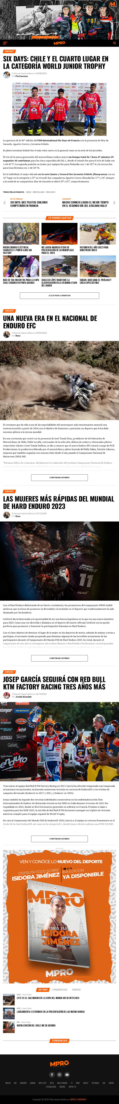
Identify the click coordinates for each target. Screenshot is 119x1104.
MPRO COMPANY (78, 1099)
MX (15, 1082)
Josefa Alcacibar (24, 697)
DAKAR (32, 1082)
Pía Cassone (22, 76)
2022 (29, 192)
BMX (78, 1082)
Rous (18, 336)
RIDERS (62, 1086)
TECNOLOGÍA (51, 1086)
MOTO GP (42, 1082)
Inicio (8, 1082)
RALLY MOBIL (62, 1082)
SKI (103, 1082)
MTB (52, 1082)
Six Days (51, 192)
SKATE (85, 1082)
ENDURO (23, 1082)
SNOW (111, 1082)
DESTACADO (39, 192)
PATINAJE (95, 1082)
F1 (72, 1082)
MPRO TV (72, 1086)
